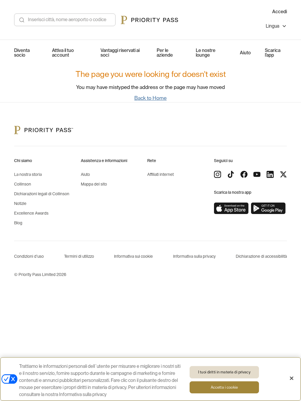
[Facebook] (244, 174)
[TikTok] (230, 174)
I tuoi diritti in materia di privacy (224, 372)
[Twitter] (283, 174)
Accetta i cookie (224, 387)
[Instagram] (217, 174)
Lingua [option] (272, 26)
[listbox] (276, 26)
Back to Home (150, 98)
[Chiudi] (291, 378)
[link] (231, 208)
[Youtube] (256, 174)
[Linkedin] (270, 174)
